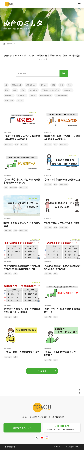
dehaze (79, 4)
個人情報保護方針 (9, 447)
